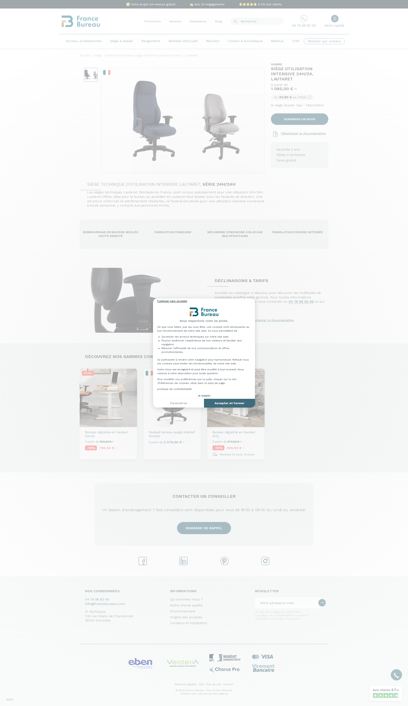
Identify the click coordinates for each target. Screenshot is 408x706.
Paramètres (178, 403)
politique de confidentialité (174, 389)
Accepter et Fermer (229, 403)
